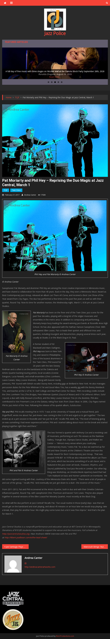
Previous (6, 62)
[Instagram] (25, 563)
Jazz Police (55, 33)
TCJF (5, 190)
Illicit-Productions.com (65, 636)
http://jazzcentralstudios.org (15, 533)
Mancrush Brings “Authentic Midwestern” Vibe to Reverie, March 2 (96, 546)
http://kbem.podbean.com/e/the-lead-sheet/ (26, 537)
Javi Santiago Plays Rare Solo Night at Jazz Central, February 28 (17, 546)
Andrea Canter (30, 195)
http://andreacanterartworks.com (40, 566)
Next (104, 62)
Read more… (55, 77)
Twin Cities (16, 190)
